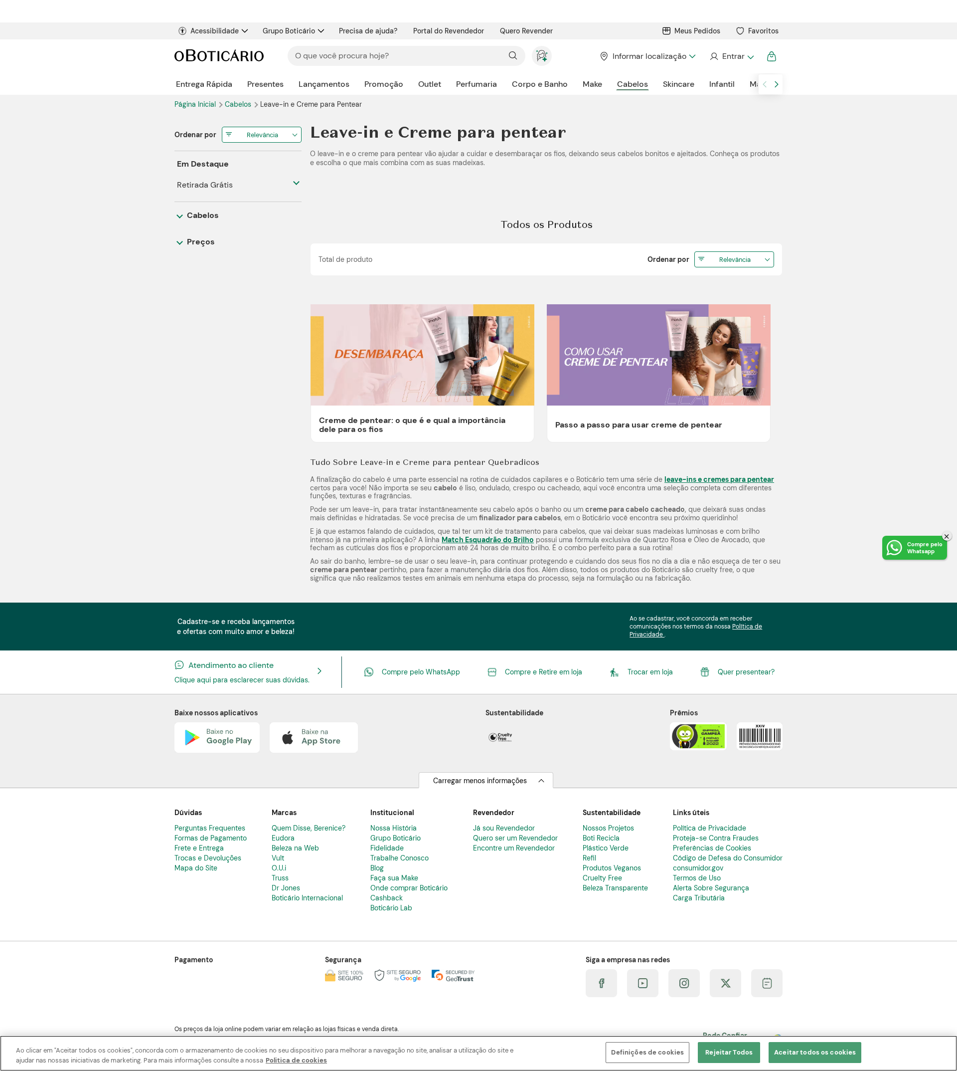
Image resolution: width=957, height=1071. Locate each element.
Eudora (283, 838)
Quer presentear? (746, 671)
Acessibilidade (214, 30)
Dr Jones (286, 887)
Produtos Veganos (612, 867)
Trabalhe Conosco (399, 858)
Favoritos (763, 30)
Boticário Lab (391, 907)
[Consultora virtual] (542, 56)
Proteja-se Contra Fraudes (716, 838)
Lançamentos (324, 84)
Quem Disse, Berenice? (308, 828)
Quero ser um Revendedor (515, 838)
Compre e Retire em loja (543, 671)
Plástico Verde (606, 848)
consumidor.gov (698, 867)
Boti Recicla (601, 838)
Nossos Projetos (608, 828)
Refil (589, 858)
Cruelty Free (602, 877)
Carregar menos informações (480, 780)
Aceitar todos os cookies (815, 1052)
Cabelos (632, 84)
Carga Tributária (699, 897)
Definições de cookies (647, 1052)
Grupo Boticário (289, 30)
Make (592, 84)
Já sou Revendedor (504, 828)
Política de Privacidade (709, 828)
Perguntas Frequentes (209, 828)
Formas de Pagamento (210, 838)
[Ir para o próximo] (777, 84)
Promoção (383, 84)
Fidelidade (387, 848)
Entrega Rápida (204, 84)
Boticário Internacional (307, 897)
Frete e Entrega (199, 848)
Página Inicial (196, 104)
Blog (377, 867)
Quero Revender (526, 30)
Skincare (678, 84)
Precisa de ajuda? (368, 30)
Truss (280, 877)
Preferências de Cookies (712, 848)
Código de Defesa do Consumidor (728, 858)
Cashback (386, 897)
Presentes (265, 84)
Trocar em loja (650, 671)
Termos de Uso (697, 877)
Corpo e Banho (540, 84)
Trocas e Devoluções (207, 858)
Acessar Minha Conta (731, 56)
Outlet (429, 84)
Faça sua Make (394, 877)
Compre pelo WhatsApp (421, 671)
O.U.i (279, 867)
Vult (278, 858)
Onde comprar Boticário (409, 887)
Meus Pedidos (697, 30)
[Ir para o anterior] (765, 84)
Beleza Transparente (615, 887)
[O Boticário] (219, 56)
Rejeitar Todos (729, 1052)
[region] (478, 1053)
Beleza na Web (295, 848)
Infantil (722, 84)
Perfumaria (476, 84)
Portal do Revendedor (448, 30)
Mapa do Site (195, 867)
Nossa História (393, 828)
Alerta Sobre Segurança (711, 887)
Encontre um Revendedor (514, 848)
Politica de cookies (296, 1060)
